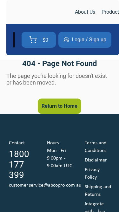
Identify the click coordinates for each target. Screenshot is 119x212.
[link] (40, 12)
